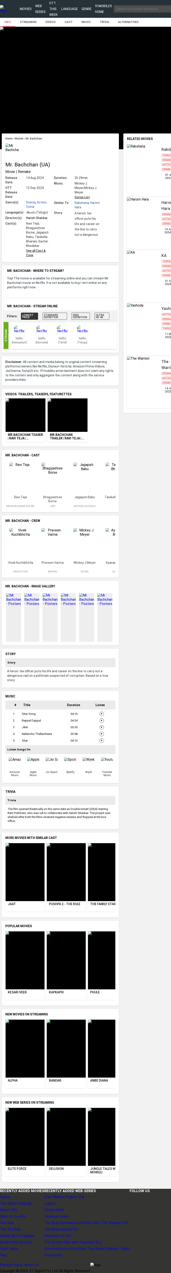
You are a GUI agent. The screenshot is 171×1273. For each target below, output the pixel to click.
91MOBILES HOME (103, 9)
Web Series (40, 9)
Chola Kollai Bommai (15, 1242)
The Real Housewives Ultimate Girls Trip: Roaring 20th (86, 1223)
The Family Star (103, 904)
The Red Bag (10, 1229)
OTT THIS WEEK (53, 9)
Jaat (12, 904)
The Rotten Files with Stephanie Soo (73, 1242)
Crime (30, 207)
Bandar (55, 1080)
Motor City (8, 1210)
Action (41, 202)
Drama (31, 202)
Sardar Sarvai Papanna (17, 1236)
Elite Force (17, 1169)
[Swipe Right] (113, 415)
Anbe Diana (99, 1080)
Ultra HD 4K (100, 316)
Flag (3, 1255)
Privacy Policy (11, 1265)
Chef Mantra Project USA (64, 1197)
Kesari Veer (17, 992)
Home (9, 138)
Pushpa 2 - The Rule (64, 904)
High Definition (80, 316)
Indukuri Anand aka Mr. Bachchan (20, 508)
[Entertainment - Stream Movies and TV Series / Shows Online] (3, 9)
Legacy (50, 1203)
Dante (5, 1197)
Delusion (56, 1169)
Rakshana (82, 203)
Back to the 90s (12, 1216)
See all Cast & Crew (36, 253)
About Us (31, 1265)
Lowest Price (27, 316)
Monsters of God (57, 1236)
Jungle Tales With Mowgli (105, 1170)
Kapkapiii (56, 992)
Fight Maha (8, 1248)
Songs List (82, 197)
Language (69, 9)
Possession (53, 1255)
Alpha (13, 1080)
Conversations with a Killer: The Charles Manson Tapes (87, 1248)
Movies (26, 9)
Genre (86, 9)
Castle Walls (54, 1210)
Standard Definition (51, 316)
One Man (7, 1223)
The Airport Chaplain (16, 1203)
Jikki (52, 506)
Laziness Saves (56, 1216)
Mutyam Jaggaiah (85, 506)
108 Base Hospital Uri (61, 1229)
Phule (95, 992)
